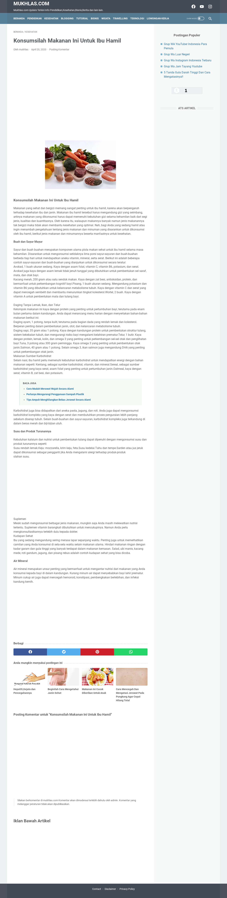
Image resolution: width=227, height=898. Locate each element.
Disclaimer (110, 889)
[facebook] (30, 652)
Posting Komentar (59, 49)
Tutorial (82, 18)
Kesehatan (51, 18)
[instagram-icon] (210, 6)
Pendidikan (34, 18)
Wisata (105, 18)
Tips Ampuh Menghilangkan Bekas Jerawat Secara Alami (58, 399)
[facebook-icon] (193, 6)
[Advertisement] (80, 96)
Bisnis (95, 18)
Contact (96, 889)
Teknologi (137, 18)
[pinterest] (97, 652)
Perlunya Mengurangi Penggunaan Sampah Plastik (55, 394)
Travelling (120, 18)
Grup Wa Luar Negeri (177, 54)
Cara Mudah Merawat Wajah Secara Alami (50, 388)
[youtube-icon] (201, 6)
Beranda (19, 18)
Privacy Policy (127, 889)
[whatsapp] (131, 652)
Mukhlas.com (31, 4)
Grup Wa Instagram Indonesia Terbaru (187, 60)
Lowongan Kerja (158, 18)
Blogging (67, 18)
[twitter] (64, 652)
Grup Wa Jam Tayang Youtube (183, 66)
